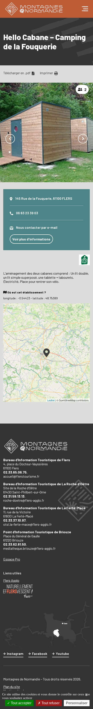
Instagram (15, 653)
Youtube (62, 653)
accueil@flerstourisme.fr (21, 476)
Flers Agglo (11, 580)
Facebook (39, 653)
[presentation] (10, 139)
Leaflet (51, 400)
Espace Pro (11, 559)
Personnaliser (76, 703)
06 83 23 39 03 (27, 213)
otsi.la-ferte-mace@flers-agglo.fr (27, 524)
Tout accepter (20, 703)
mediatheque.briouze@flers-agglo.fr (29, 548)
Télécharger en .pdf (17, 73)
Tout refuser (50, 703)
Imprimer (47, 73)
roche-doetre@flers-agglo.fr (23, 500)
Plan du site (11, 687)
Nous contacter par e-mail (36, 227)
